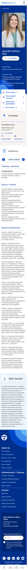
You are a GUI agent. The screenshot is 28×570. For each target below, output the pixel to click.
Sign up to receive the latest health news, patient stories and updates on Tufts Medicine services (14, 544)
